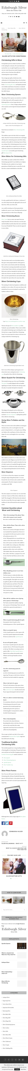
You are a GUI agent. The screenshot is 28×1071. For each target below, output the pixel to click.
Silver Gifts (5, 1031)
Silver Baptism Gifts (14, 876)
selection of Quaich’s (11, 414)
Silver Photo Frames (7, 1038)
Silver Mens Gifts (7, 1034)
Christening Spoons (6, 104)
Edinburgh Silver (16, 831)
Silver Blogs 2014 (7, 1021)
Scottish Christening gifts (8, 754)
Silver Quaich (7, 758)
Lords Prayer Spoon (10, 689)
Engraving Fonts (6, 1000)
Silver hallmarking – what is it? (7, 972)
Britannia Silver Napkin (14, 736)
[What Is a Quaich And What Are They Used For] (21, 955)
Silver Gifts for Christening (6, 982)
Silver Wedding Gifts (7, 1048)
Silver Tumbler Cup (8, 765)
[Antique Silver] (21, 965)
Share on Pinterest (11, 823)
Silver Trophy (6, 1045)
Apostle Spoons (5, 150)
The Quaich (4, 383)
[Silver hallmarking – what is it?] (21, 974)
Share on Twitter (7, 823)
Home (3, 28)
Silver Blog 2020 (6, 1017)
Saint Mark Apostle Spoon (16, 651)
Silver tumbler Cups (16, 325)
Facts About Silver (7, 1004)
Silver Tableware (7, 1041)
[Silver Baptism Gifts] (14, 866)
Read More (23, 1069)
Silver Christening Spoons (18, 53)
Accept (17, 1069)
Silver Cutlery (6, 1028)
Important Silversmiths (8, 1007)
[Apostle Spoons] (21, 946)
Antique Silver (5, 962)
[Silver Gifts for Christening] (21, 983)
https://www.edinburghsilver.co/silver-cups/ (15, 321)
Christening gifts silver (10, 84)
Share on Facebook (3, 823)
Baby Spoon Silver (7, 153)
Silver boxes (5, 219)
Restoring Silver (6, 1011)
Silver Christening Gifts (19, 129)
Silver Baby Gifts (11, 28)
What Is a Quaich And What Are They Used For (8, 953)
